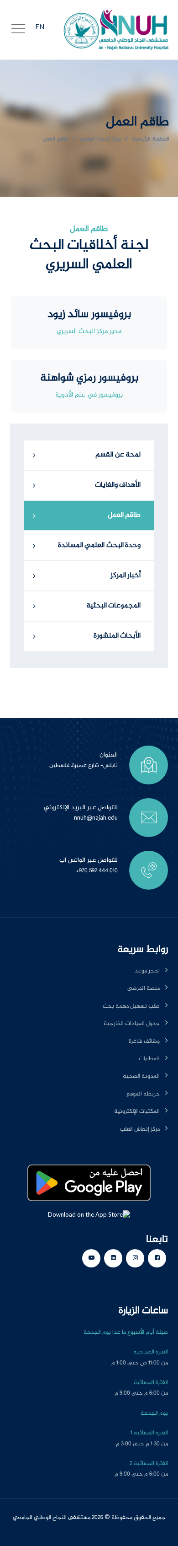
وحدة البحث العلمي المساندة (99, 545)
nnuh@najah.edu (96, 818)
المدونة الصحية (141, 1076)
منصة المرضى (143, 988)
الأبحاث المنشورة (117, 636)
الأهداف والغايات (118, 485)
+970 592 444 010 (97, 871)
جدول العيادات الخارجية (132, 1024)
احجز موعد (147, 971)
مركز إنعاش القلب (140, 1129)
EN (39, 28)
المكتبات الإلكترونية (137, 1111)
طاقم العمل (56, 139)
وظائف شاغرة (144, 1041)
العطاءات (149, 1059)
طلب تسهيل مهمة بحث (131, 1006)
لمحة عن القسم (118, 455)
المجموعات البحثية (113, 606)
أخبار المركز (125, 575)
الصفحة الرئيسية (150, 139)
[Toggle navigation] (18, 30)
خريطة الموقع (143, 1094)
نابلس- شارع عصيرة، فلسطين (83, 766)
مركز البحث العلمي (100, 139)
